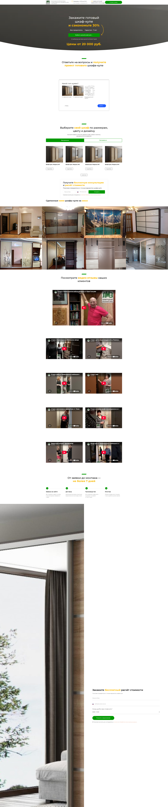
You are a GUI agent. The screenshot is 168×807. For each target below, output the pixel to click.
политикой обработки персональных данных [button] (91, 194)
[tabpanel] (84, 162)
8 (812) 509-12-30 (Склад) (98, 3)
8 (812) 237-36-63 (97, 1)
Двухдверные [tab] (65, 140)
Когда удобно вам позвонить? (102, 709)
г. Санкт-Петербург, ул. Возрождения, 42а (80, 3)
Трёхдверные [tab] (103, 140)
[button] (113, 2)
